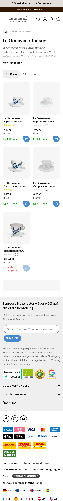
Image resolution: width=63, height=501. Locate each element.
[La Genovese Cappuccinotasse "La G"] (46, 163)
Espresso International (27, 483)
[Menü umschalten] (5, 19)
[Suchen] (52, 19)
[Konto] (45, 19)
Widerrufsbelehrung (15, 469)
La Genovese (42, 3)
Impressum (10, 463)
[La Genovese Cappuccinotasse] (16, 163)
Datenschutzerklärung (35, 463)
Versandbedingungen (46, 469)
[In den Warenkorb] (26, 139)
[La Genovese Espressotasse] (16, 98)
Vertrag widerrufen (26, 476)
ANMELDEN (12, 338)
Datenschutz (50, 352)
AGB (5, 476)
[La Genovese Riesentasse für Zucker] (16, 228)
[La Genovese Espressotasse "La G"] (46, 98)
